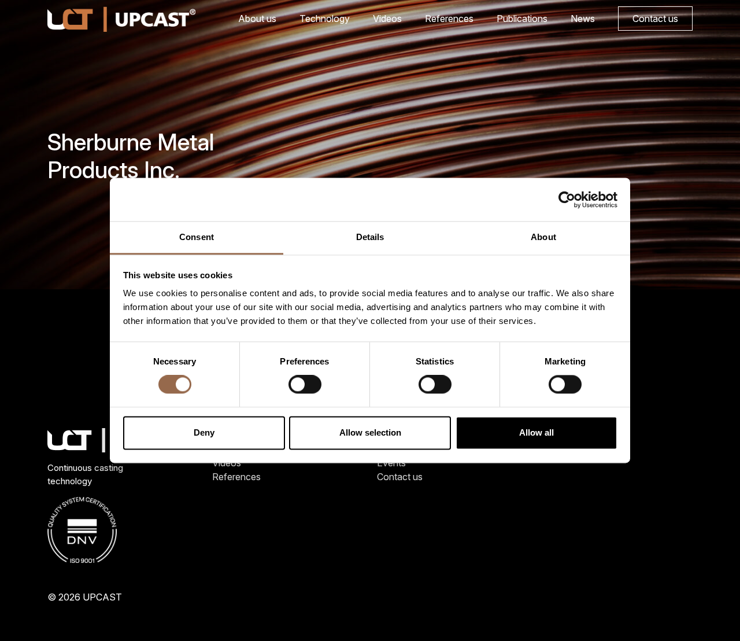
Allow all (536, 432)
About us (257, 18)
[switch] (304, 384)
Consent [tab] (196, 237)
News (583, 18)
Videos (387, 18)
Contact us (655, 18)
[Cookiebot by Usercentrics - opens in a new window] (566, 199)
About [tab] (543, 237)
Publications (522, 18)
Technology (324, 18)
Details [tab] (370, 237)
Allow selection (370, 432)
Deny (204, 432)
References (449, 18)
